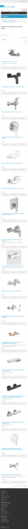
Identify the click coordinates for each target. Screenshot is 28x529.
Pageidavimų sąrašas (5, 520)
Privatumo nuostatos (5, 495)
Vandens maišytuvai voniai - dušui (8, 21)
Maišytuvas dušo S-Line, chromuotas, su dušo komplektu (13, 316)
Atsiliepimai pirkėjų (4, 493)
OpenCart (3, 526)
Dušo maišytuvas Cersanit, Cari (9, 61)
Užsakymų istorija (4, 519)
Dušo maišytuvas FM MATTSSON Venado (11, 111)
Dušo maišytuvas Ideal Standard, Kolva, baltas (13, 265)
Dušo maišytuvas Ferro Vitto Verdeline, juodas (13, 86)
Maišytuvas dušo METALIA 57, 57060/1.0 (11, 474)
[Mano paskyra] (20, 1)
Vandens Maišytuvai (12, 20)
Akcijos (2, 514)
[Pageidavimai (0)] (22, 1)
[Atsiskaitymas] (25, 1)
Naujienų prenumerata (5, 521)
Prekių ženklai (3, 510)
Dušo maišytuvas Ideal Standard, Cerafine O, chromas (12, 240)
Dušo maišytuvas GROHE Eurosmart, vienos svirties (12, 137)
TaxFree (2, 499)
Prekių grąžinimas (4, 498)
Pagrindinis (4, 20)
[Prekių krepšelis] (24, 1)
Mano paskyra (3, 517)
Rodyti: (25, 41)
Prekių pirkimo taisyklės (5, 496)
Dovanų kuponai (4, 511)
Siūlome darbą (3, 500)
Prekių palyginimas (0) (5, 35)
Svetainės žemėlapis (4, 507)
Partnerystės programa (5, 513)
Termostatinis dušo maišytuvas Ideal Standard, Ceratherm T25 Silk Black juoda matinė (13, 396)
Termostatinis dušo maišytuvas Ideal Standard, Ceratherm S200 (13, 370)
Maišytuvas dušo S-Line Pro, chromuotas (12, 291)
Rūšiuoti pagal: (24, 37)
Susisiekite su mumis (4, 504)
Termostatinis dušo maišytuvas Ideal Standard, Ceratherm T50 (13, 423)
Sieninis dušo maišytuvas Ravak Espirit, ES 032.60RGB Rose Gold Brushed (12, 343)
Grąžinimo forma (4, 505)
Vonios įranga (8, 6)
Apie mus (2, 494)
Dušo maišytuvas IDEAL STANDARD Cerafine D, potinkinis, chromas (13, 214)
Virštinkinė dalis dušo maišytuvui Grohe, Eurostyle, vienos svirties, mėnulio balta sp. (12, 449)
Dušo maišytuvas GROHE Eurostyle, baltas (12, 163)
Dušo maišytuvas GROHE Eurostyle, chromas (12, 188)
